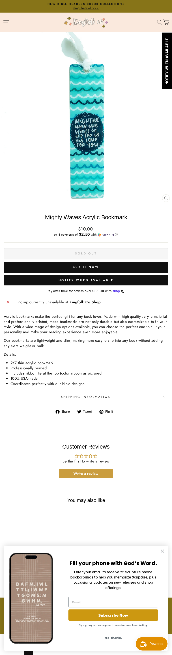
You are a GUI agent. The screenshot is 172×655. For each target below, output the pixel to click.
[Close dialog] (162, 551)
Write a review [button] (86, 473)
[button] (86, 234)
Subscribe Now (113, 615)
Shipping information (86, 397)
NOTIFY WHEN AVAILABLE (86, 280)
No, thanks (113, 637)
